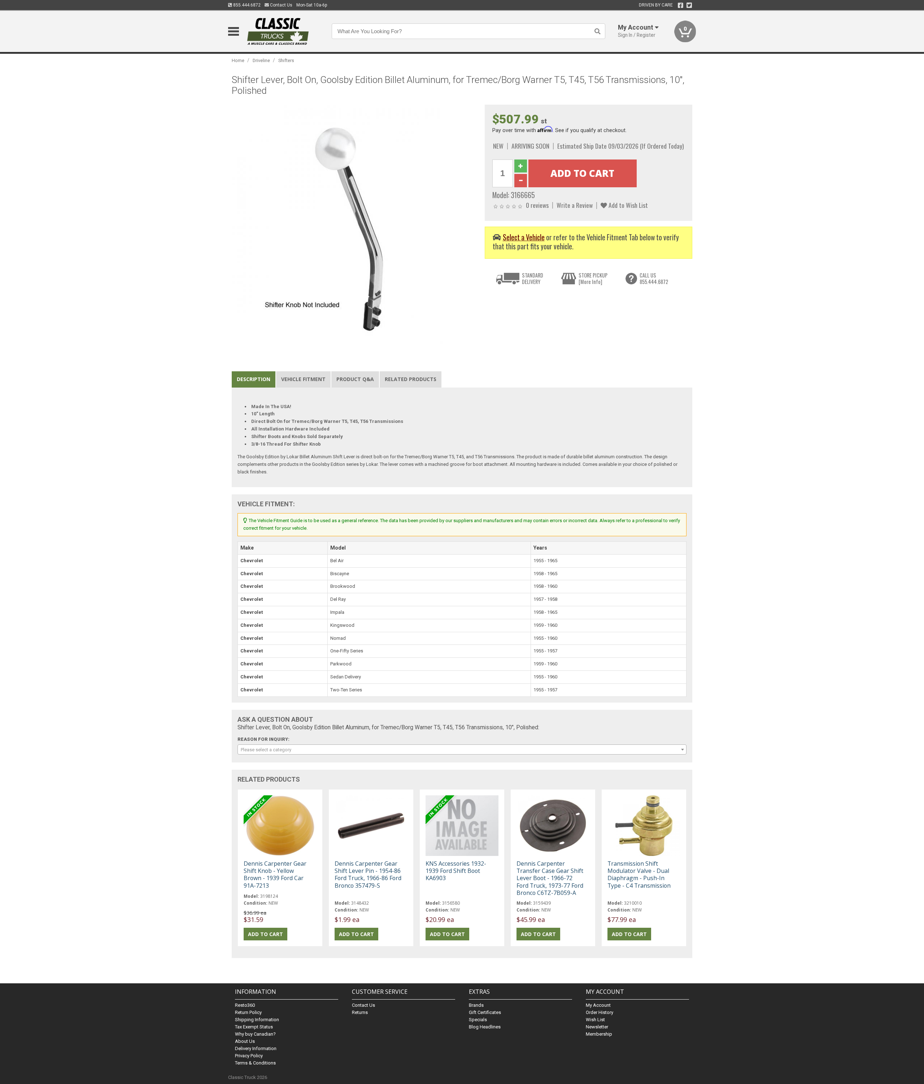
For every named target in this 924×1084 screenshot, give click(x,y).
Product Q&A (355, 379)
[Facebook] (680, 5)
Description (253, 379)
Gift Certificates (485, 1012)
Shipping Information (257, 1019)
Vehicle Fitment (303, 379)
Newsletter (597, 1027)
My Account (598, 1005)
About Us (245, 1041)
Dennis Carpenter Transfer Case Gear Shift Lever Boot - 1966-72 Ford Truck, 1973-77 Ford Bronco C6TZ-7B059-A (550, 878)
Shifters (286, 60)
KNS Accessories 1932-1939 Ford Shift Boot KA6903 (456, 871)
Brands (476, 1005)
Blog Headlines (485, 1027)
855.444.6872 (246, 5)
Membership (599, 1034)
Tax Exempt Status (254, 1027)
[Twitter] (689, 5)
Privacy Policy (249, 1055)
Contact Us (280, 5)
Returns (360, 1012)
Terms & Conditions (255, 1063)
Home (238, 60)
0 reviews (537, 205)
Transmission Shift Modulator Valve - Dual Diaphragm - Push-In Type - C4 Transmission (639, 875)
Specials (478, 1019)
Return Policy (248, 1012)
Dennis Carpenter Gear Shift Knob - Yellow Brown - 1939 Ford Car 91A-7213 (275, 875)
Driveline (261, 60)
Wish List (595, 1019)
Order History (599, 1012)
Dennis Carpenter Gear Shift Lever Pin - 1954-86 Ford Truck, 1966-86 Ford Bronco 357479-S (368, 875)
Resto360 (245, 1005)
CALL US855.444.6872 (654, 278)
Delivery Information (255, 1048)
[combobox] (462, 749)
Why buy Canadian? (255, 1034)
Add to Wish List (627, 205)
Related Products (410, 379)
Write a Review (575, 205)
